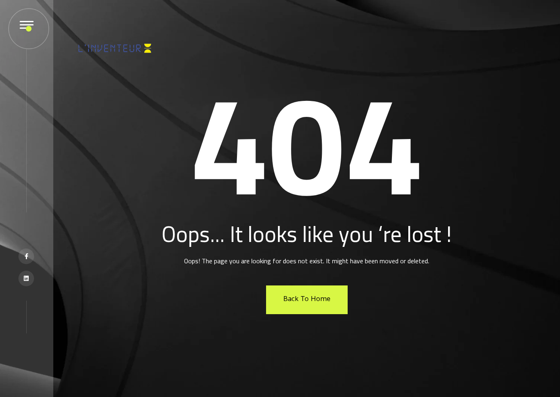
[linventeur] (114, 45)
